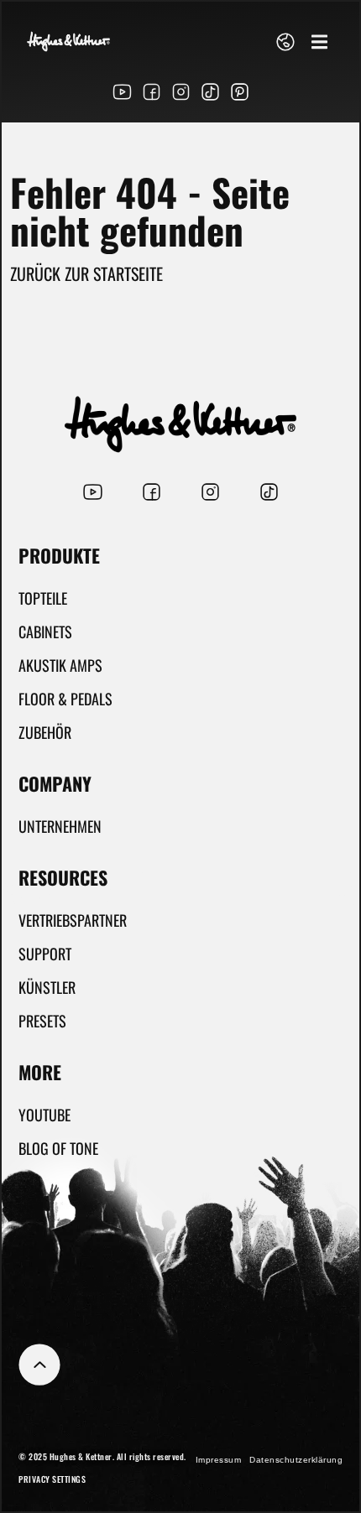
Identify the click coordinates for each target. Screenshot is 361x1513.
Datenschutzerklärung (296, 1459)
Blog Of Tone (58, 1148)
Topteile (42, 598)
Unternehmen (60, 826)
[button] (319, 41)
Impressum (219, 1459)
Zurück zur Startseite (86, 273)
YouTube (44, 1115)
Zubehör (44, 732)
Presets (42, 1021)
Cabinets (45, 631)
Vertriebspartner (72, 920)
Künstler (47, 987)
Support (44, 953)
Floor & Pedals (65, 699)
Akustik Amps (60, 665)
